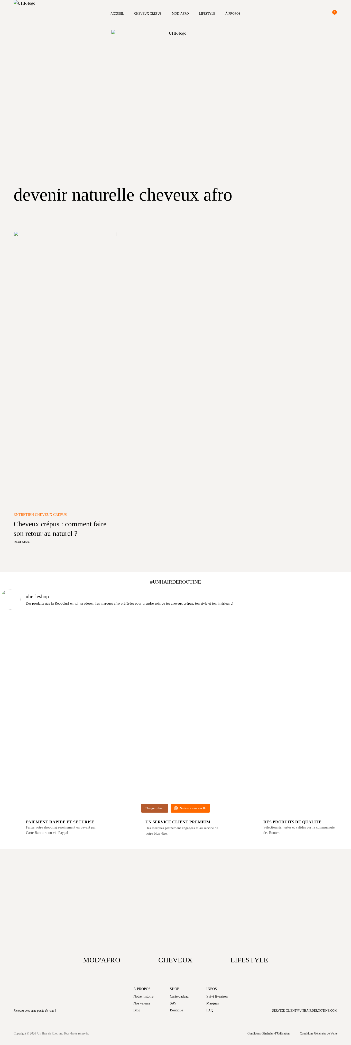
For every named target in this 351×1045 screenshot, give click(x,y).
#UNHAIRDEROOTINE (175, 582)
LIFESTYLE (249, 960)
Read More (22, 542)
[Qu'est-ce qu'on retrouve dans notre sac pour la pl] (28, 658)
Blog (136, 1010)
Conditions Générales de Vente (318, 1033)
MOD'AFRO (101, 960)
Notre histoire (143, 996)
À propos (233, 13)
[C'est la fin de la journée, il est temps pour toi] (205, 675)
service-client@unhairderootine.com (304, 1010)
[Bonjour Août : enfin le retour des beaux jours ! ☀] (146, 671)
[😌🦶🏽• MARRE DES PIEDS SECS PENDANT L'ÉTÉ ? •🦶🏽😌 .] (323, 685)
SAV (173, 1003)
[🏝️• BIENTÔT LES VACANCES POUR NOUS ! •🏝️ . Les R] (87, 668)
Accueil (117, 13)
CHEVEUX (175, 960)
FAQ (209, 1010)
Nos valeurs (141, 1003)
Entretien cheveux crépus (40, 515)
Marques (212, 1003)
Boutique (176, 1010)
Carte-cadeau (179, 996)
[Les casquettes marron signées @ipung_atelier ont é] (264, 708)
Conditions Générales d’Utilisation (268, 1033)
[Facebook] (156, 1033)
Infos (211, 989)
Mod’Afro (180, 13)
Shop (174, 989)
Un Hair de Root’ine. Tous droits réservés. (63, 1033)
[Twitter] (194, 1033)
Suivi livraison (217, 996)
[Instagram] (175, 1033)
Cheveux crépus (148, 13)
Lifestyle (207, 13)
